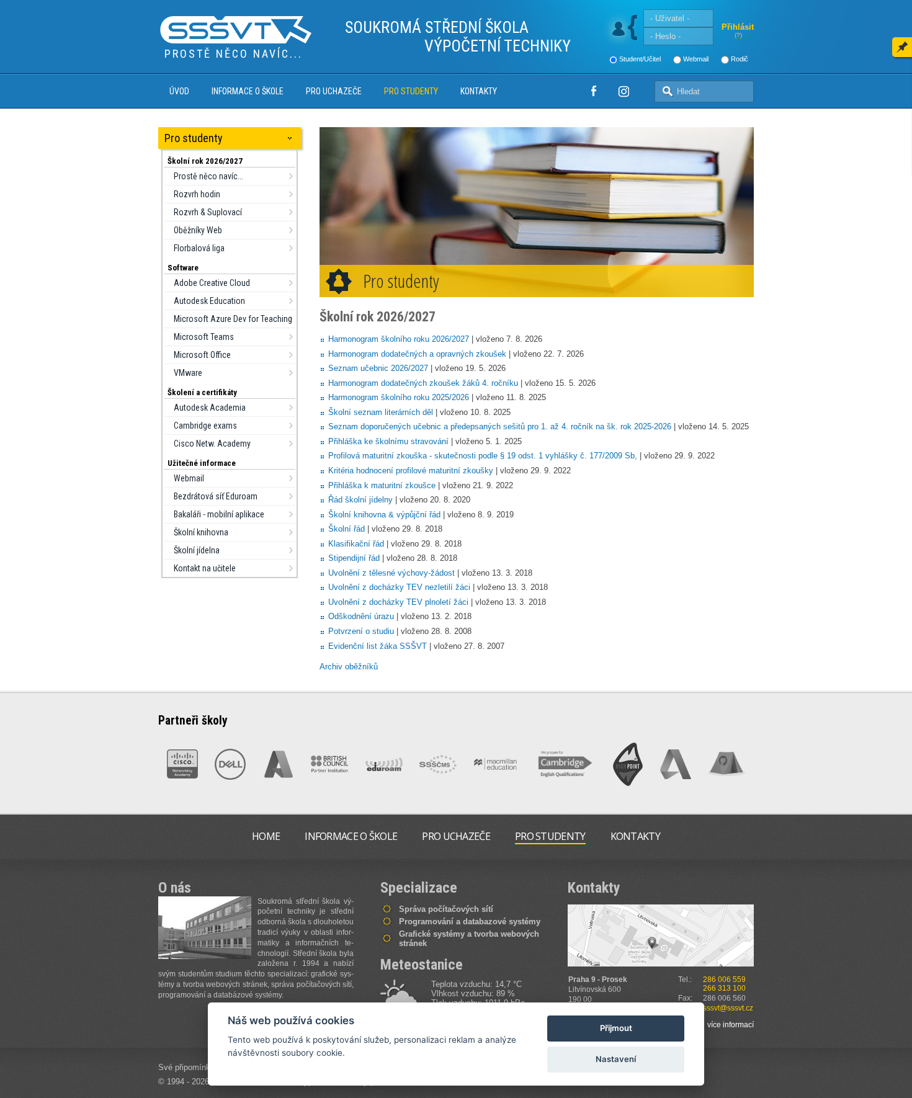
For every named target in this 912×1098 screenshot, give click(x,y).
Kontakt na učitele (205, 568)
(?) (738, 35)
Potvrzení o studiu (361, 631)
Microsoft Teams (204, 337)
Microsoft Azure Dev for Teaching (233, 319)
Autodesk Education (209, 301)
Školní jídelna (197, 550)
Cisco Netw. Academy (212, 444)
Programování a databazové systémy (469, 921)
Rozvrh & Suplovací (208, 212)
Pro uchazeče (334, 91)
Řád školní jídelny (360, 499)
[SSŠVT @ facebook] (594, 91)
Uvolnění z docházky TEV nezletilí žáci (399, 587)
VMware (188, 373)
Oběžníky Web (198, 230)
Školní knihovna (201, 532)
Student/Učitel (640, 59)
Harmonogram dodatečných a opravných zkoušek (417, 354)
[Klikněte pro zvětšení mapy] (661, 935)
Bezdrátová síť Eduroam (215, 496)
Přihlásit (738, 27)
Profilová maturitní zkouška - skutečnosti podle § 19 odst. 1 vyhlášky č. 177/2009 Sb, (482, 455)
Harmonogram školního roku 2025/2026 (398, 397)
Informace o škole (248, 91)
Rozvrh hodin (197, 194)
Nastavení (616, 1059)
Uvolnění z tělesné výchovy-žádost (391, 573)
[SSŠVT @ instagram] (623, 91)
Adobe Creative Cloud (212, 283)
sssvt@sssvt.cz (728, 1008)
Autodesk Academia (210, 408)
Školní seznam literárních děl (380, 412)
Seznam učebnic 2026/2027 (378, 368)
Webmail (696, 59)
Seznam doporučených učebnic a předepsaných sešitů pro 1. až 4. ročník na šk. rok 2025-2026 (499, 426)
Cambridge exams (205, 426)
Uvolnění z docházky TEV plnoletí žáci (398, 602)
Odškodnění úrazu (361, 616)
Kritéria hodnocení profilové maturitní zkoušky (410, 470)
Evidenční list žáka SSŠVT (377, 646)
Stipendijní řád (354, 558)
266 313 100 (724, 988)
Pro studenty (411, 91)
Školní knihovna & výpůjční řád (384, 514)
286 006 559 (724, 979)
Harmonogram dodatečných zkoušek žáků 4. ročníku (423, 383)
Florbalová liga (199, 248)
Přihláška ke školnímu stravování (388, 441)
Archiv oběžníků (349, 666)
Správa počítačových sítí (446, 909)
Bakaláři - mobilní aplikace (219, 514)
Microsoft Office (202, 355)
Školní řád (346, 528)
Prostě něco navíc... (208, 176)
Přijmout (616, 1028)
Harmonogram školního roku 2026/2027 (398, 339)
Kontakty (478, 91)
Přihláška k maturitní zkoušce (382, 485)
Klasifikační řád (356, 543)
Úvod (179, 91)
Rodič (739, 59)
